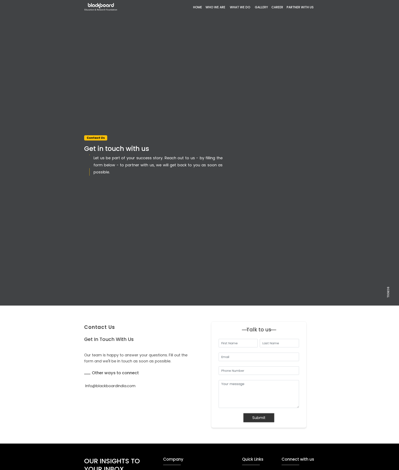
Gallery (261, 7)
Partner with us (300, 7)
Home (197, 7)
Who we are (215, 7)
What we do (240, 7)
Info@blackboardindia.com (110, 385)
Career (277, 7)
